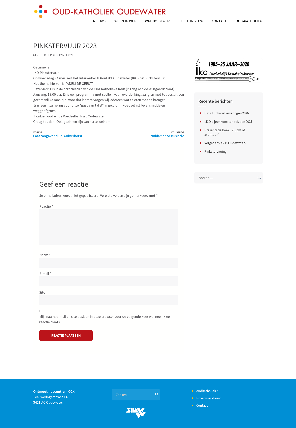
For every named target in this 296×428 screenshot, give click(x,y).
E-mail (45, 273)
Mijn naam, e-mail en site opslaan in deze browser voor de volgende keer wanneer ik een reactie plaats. (105, 319)
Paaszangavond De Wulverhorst (58, 136)
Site (42, 292)
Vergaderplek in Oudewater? (225, 143)
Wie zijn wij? (125, 21)
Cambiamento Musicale (166, 136)
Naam (45, 255)
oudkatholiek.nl (207, 391)
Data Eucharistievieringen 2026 (226, 113)
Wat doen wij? (157, 21)
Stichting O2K (190, 21)
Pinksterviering (215, 151)
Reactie (46, 206)
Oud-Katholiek (249, 21)
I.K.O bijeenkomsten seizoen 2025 (228, 121)
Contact (219, 21)
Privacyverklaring (208, 398)
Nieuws (99, 21)
